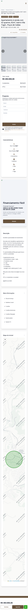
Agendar (18, 607)
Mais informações (8, 293)
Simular (14, 221)
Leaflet (10, 581)
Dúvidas (6, 607)
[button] (2, 51)
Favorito (24, 32)
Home (2, 10)
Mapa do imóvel (8, 335)
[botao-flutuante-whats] (25, 607)
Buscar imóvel (9, 10)
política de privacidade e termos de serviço (14, 130)
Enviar (14, 124)
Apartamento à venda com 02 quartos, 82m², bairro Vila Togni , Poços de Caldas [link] (13, 12)
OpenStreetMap (16, 581)
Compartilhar (15, 32)
